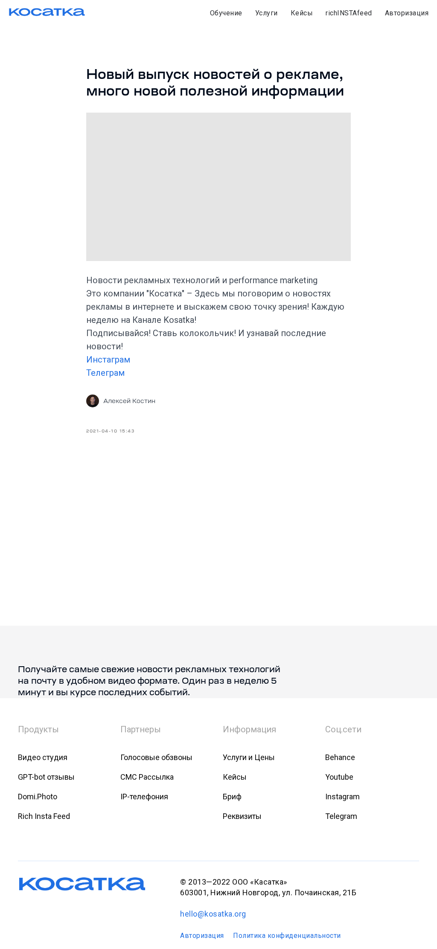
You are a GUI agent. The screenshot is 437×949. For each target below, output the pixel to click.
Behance (340, 757)
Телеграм (106, 373)
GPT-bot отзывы (46, 776)
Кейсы (302, 13)
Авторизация (407, 13)
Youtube (339, 776)
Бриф (232, 796)
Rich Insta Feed (44, 816)
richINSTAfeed (349, 13)
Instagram (342, 796)
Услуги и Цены (249, 757)
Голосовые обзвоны (156, 757)
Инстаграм (109, 359)
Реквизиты (242, 816)
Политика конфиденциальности (287, 936)
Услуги (266, 13)
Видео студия (42, 757)
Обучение (226, 13)
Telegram (341, 816)
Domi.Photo (37, 796)
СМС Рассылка (147, 776)
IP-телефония (144, 796)
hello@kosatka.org (213, 913)
